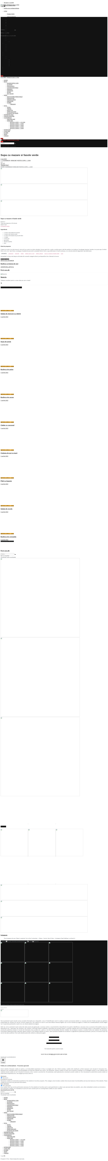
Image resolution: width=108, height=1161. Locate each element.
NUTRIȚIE (9, 22)
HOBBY (9, 40)
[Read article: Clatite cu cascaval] (54, 411)
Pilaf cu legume (6, 481)
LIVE (2, 76)
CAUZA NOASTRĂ (9, 53)
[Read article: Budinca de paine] (54, 356)
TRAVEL (9, 46)
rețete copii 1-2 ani (29, 253)
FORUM (6, 73)
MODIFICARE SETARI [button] (61, 1054)
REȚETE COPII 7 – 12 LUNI (17, 59)
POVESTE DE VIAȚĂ (12, 50)
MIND (5, 32)
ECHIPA (6, 70)
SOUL (5, 43)
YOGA (9, 44)
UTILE (5, 11)
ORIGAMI (13, 41)
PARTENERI (10, 19)
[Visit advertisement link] (44, 183)
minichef (17, 253)
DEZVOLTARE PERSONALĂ (14, 34)
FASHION (9, 26)
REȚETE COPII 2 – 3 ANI (17, 62)
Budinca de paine (7, 369)
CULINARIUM (8, 55)
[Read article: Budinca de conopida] (54, 523)
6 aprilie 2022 (4, 317)
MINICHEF (10, 58)
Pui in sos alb (5, 551)
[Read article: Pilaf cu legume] (54, 467)
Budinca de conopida (8, 537)
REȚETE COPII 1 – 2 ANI (17, 61)
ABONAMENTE (11, 17)
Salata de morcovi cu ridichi (11, 314)
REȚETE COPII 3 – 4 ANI (17, 64)
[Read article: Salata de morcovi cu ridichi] (54, 300)
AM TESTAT (10, 31)
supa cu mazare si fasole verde (51, 253)
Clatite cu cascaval (7, 425)
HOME (6, 17)
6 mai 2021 (4, 159)
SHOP (5, 71)
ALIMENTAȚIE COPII (12, 20)
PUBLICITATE (10, 14)
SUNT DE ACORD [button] (46, 1054)
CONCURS (7, 68)
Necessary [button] (3, 1076)
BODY (5, 19)
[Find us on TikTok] (3, 6)
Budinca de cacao (7, 397)
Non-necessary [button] (5, 1084)
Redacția (3, 277)
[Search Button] (15, 143)
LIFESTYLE (10, 47)
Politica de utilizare (54, 1040)
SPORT (9, 29)
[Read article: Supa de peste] (54, 328)
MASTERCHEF (11, 56)
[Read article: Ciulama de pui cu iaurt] (54, 439)
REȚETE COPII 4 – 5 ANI (17, 65)
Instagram (4, 935)
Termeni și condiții (9, 2)
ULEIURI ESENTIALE (12, 25)
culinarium (10, 253)
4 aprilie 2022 (4, 484)
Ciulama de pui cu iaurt (9, 453)
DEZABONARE (5, 259)
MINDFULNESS (11, 37)
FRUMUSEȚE (10, 23)
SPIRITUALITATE (11, 49)
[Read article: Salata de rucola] (54, 495)
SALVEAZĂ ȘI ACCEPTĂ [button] (7, 1090)
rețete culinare (39, 253)
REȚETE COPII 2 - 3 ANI (7, 422)
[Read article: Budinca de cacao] (54, 383)
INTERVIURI (7, 67)
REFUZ (53, 1054)
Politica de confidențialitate (11, 8)
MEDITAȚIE (10, 38)
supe (62, 253)
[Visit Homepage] (10, 4)
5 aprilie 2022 (4, 372)
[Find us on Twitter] (1, 6)
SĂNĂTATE (10, 28)
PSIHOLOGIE (10, 35)
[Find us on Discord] (4, 6)
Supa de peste (6, 342)
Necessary (5, 1078)
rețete (22, 253)
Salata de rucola (6, 509)
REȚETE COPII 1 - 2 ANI (24, 160)
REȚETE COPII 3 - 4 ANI (7, 310)
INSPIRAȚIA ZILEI (8, 52)
